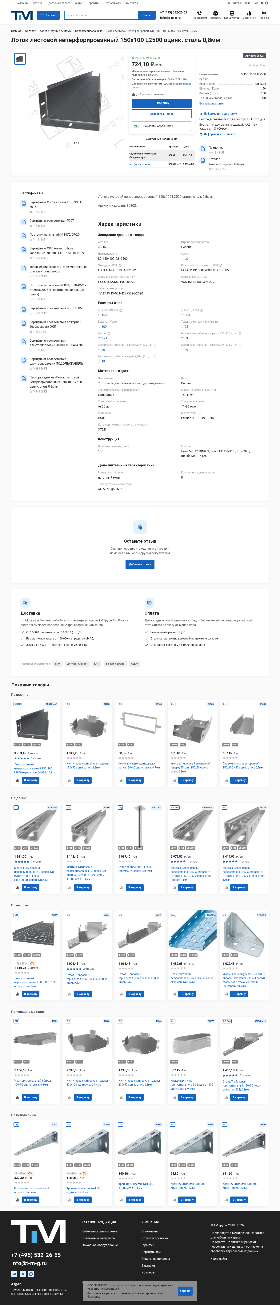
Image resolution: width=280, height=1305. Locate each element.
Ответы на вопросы (156, 1259)
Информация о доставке (220, 113)
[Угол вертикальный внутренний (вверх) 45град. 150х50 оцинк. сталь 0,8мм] (192, 743)
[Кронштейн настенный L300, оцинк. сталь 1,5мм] (140, 1163)
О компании (21, 3)
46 (103, 350)
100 (104, 326)
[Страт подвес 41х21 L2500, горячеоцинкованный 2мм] (140, 848)
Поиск (146, 15)
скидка (186, 83)
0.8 (187, 326)
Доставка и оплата (58, 3)
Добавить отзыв (140, 564)
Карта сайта (218, 1259)
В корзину (161, 103)
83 (186, 338)
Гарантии (93, 3)
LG (186, 258)
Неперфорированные (88, 30)
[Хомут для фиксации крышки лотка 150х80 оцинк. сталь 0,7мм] (140, 743)
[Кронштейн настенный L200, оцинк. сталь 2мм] (88, 1163)
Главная (16, 30)
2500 (188, 315)
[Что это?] (120, 265)
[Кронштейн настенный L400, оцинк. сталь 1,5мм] (244, 1163)
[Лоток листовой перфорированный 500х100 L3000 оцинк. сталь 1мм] (35, 955)
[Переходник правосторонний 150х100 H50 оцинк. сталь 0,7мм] (244, 743)
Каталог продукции (99, 1222)
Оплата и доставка (155, 1238)
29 (186, 350)
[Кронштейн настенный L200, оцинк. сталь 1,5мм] (192, 1163)
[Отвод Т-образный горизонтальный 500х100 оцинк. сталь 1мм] (140, 955)
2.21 (104, 338)
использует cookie (120, 1285)
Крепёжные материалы (99, 1238)
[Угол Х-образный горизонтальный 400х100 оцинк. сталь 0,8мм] (88, 1060)
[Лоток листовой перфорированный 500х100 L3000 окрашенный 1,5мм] (192, 955)
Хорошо (185, 1290)
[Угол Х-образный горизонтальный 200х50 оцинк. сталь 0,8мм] (140, 1060)
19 (103, 361)
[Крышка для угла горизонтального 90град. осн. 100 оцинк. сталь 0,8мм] (192, 1060)
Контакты (132, 3)
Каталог (51, 15)
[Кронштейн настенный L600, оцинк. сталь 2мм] (35, 1163)
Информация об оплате (219, 134)
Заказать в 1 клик (162, 113)
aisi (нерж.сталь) (139, 164)
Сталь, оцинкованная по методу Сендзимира (133, 383)
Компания (150, 1222)
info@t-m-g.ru (170, 17)
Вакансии (148, 1265)
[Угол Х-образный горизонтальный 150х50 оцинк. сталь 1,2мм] (88, 743)
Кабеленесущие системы (55, 30)
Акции (79, 3)
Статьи (37, 3)
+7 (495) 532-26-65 (173, 12)
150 (104, 315)
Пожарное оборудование (100, 1245)
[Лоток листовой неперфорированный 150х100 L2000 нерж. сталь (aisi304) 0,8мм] (35, 743)
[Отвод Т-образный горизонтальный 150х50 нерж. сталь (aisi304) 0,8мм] (244, 1060)
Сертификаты (112, 3)
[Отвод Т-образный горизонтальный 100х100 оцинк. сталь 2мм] (88, 955)
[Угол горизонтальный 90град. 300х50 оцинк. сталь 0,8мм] (35, 1060)
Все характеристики (212, 103)
